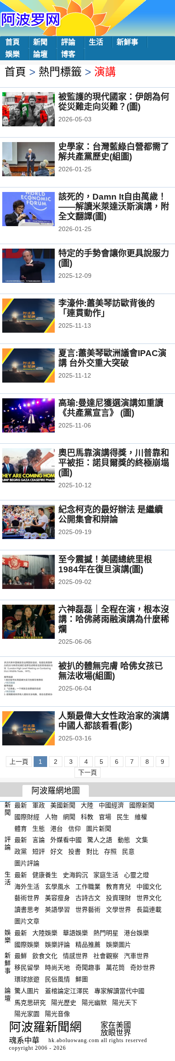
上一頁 (18, 761)
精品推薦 (88, 944)
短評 (38, 851)
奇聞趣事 (88, 967)
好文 (56, 851)
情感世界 (75, 955)
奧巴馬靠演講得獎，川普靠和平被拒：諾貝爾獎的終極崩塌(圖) (113, 462)
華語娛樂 (75, 932)
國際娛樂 (26, 944)
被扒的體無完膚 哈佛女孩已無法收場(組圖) (110, 671)
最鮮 (20, 955)
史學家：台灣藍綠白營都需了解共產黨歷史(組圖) (113, 151)
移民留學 (26, 967)
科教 (87, 816)
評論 (68, 42)
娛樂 (12, 54)
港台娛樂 (136, 932)
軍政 (38, 805)
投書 (74, 851)
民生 (123, 816)
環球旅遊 (26, 979)
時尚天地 (57, 967)
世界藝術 (88, 909)
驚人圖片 (26, 990)
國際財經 (26, 816)
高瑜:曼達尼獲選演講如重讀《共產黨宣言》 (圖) (110, 408)
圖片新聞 (98, 828)
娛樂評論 (57, 944)
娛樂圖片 (118, 944)
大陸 (87, 805)
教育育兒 (118, 886)
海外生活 (26, 886)
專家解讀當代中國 (119, 990)
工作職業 (88, 886)
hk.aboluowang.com (73, 1040)
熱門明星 (105, 932)
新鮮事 (127, 42)
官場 (105, 816)
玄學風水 (57, 886)
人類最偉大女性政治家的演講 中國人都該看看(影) (113, 721)
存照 (110, 851)
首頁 (12, 42)
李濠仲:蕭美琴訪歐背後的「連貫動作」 (106, 308)
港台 (56, 828)
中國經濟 (111, 805)
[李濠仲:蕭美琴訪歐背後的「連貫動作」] (40, 316)
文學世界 (118, 909)
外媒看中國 (66, 839)
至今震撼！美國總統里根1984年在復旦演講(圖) (105, 564)
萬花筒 (115, 967)
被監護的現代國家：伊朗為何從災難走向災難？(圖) (113, 101)
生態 (38, 828)
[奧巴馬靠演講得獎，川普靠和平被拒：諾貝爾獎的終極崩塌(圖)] (40, 466)
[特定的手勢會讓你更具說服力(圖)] (40, 267)
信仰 (74, 828)
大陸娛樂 (44, 932)
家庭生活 (105, 874)
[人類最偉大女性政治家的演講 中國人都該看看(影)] (40, 729)
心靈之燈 (136, 874)
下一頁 (87, 772)
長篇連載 (149, 909)
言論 (38, 839)
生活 (96, 42)
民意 (128, 851)
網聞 (69, 816)
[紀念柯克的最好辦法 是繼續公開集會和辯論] (40, 523)
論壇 (40, 54)
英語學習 (57, 909)
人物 (51, 816)
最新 (20, 805)
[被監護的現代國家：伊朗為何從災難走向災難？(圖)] (40, 110)
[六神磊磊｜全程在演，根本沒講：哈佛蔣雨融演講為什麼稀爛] (40, 623)
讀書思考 (26, 909)
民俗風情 (57, 979)
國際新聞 (141, 805)
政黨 (20, 851)
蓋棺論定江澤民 (67, 990)
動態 (124, 839)
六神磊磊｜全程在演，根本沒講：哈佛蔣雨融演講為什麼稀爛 (113, 619)
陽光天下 (124, 1002)
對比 (92, 851)
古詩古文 (88, 897)
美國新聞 (62, 805)
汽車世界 (136, 955)
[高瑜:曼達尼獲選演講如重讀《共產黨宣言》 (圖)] (40, 416)
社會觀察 (105, 955)
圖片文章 (26, 921)
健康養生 (44, 874)
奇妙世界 (142, 967)
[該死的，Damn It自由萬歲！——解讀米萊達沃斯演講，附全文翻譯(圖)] (40, 210)
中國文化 (149, 886)
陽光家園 (26, 1013)
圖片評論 (26, 863)
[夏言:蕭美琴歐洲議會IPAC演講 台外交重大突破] (40, 366)
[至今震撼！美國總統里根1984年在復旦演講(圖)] (40, 573)
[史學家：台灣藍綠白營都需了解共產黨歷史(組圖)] (40, 160)
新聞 (40, 42)
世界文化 (149, 897)
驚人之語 (99, 839)
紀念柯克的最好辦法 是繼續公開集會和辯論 (110, 514)
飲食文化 (44, 955)
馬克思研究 (30, 1002)
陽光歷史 (63, 1002)
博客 (68, 54)
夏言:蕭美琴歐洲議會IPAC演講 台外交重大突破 (112, 358)
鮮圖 (81, 979)
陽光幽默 (94, 1002)
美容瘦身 (57, 897)
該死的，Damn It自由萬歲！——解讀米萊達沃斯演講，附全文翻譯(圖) (113, 206)
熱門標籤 (60, 72)
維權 (141, 816)
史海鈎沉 (75, 874)
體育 (20, 828)
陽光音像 (57, 1013)
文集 (142, 839)
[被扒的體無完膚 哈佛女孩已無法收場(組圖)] (40, 679)
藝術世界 (26, 897)
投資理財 (118, 897)
